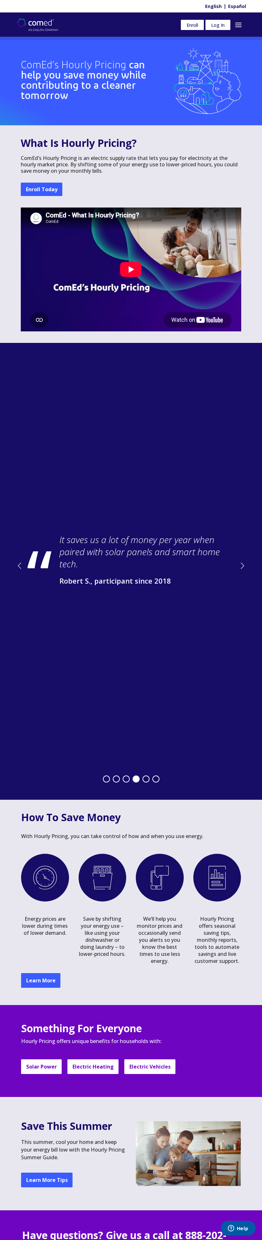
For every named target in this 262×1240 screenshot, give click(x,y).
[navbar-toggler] (238, 24)
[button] (33, 566)
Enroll (192, 25)
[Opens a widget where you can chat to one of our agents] (238, 1229)
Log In (218, 25)
